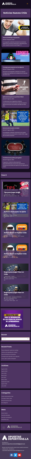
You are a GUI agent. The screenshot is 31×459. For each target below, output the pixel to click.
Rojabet (22, 236)
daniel (13, 194)
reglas (13, 300)
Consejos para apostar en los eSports (13, 67)
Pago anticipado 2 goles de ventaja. (9, 350)
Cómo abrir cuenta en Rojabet (8, 358)
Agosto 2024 (4, 369)
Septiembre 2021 (5, 381)
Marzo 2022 (4, 379)
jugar (8, 300)
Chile (5, 300)
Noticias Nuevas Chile (9, 216)
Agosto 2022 (4, 371)
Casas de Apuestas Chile (11, 195)
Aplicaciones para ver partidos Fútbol (13, 97)
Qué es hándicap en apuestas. (11, 37)
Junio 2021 (3, 385)
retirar (19, 236)
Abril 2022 (3, 377)
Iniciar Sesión (4, 413)
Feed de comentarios (6, 417)
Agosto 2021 (4, 383)
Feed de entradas (5, 415)
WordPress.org (4, 419)
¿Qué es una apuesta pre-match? (9, 352)
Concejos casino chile (10, 257)
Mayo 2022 (4, 375)
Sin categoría (4, 402)
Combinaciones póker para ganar (12, 157)
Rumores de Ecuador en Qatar (11, 128)
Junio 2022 (3, 373)
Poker (11, 300)
